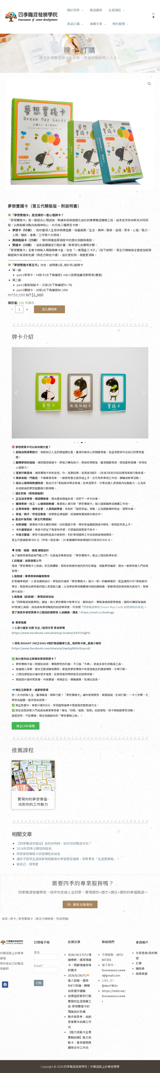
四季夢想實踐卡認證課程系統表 (38, 853)
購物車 (140, 968)
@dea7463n (110, 985)
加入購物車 (49, 309)
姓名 (37, 952)
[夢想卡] (80, 134)
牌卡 (13, 918)
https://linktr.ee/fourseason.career (113, 996)
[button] (82, 10)
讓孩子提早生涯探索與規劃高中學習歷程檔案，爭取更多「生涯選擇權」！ (68, 858)
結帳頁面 (142, 973)
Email (39, 966)
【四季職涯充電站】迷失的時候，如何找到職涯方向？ (54, 843)
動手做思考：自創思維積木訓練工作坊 (79, 1021)
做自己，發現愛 (27, 864)
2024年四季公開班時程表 (34, 848)
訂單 (139, 963)
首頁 (5, 918)
